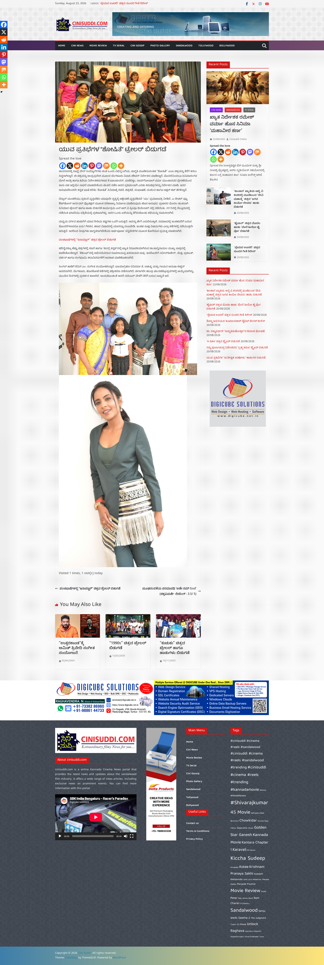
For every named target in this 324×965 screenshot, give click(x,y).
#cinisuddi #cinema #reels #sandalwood (245, 744)
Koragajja (234, 867)
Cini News (77, 46)
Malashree (257, 879)
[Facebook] (62, 165)
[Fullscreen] (132, 836)
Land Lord (247, 879)
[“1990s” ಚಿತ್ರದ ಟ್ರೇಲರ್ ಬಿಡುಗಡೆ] (128, 617)
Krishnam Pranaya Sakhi (247, 870)
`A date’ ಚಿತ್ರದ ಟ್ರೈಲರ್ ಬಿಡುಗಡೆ (223, 341)
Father (233, 828)
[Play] (60, 836)
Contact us (192, 823)
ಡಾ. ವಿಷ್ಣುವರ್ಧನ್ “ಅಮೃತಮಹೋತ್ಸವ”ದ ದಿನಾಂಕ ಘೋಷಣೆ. (235, 331)
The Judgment (258, 918)
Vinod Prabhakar (251, 937)
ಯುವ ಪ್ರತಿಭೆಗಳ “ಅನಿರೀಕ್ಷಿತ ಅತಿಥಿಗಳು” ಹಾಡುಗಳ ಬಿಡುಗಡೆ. (236, 357)
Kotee (243, 867)
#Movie (263, 790)
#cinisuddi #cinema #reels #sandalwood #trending (247, 760)
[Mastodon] (99, 165)
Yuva (262, 937)
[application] (95, 817)
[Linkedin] (84, 165)
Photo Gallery (160, 46)
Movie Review (98, 46)
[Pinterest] (91, 165)
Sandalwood (184, 46)
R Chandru (244, 903)
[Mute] (126, 836)
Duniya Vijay (263, 821)
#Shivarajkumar (249, 803)
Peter (233, 898)
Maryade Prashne (246, 884)
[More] (121, 165)
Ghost (250, 828)
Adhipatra (255, 813)
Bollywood (227, 46)
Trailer (233, 924)
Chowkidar (248, 820)
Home (61, 46)
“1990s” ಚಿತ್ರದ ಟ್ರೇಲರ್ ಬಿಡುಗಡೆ (127, 646)
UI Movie (241, 924)
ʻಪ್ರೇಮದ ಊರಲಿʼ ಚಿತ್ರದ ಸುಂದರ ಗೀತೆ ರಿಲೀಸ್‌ (247, 250)
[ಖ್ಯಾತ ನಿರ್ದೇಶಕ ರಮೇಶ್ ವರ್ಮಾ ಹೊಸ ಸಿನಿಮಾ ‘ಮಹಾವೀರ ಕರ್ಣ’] (237, 87)
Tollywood (205, 46)
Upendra (249, 931)
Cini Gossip (137, 46)
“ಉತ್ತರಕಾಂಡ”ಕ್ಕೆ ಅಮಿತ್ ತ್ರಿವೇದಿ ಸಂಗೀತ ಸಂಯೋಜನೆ (77, 648)
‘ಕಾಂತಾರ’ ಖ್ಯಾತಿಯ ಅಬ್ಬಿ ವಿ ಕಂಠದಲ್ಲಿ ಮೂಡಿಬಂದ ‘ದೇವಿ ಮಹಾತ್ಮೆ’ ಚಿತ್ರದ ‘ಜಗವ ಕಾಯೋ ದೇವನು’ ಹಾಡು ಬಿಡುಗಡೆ (248, 199)
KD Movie (251, 850)
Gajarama (242, 828)
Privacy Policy (194, 839)
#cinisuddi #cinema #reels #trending (248, 775)
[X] (70, 165)
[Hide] (1, 91)
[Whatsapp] (113, 165)
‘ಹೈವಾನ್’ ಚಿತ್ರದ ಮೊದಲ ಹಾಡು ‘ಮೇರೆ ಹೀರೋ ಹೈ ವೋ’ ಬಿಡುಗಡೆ (134, 4)
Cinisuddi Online (238, 139)
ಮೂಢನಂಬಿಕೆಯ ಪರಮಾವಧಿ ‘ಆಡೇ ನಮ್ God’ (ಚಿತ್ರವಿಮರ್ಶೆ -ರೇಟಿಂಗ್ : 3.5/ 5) (169, 591)
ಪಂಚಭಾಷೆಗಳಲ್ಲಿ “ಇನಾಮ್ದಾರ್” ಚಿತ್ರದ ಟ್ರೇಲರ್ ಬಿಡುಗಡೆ (87, 240)
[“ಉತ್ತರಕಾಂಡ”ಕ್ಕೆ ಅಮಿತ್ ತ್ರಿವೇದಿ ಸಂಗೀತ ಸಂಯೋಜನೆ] (77, 617)
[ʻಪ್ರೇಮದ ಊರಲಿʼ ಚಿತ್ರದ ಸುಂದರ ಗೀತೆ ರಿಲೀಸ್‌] (218, 253)
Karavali (239, 850)
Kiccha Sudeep (247, 859)
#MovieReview (238, 796)
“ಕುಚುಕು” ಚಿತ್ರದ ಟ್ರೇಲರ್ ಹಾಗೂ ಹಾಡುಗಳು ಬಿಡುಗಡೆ (175, 648)
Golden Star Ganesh (248, 831)
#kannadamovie (244, 790)
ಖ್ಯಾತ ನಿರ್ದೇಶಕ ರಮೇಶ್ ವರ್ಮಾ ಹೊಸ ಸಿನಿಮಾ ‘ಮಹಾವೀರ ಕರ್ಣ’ (232, 125)
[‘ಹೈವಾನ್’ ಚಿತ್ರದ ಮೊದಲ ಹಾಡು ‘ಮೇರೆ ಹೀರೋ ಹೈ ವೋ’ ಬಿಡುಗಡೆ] (218, 230)
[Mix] (106, 165)
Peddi (263, 891)
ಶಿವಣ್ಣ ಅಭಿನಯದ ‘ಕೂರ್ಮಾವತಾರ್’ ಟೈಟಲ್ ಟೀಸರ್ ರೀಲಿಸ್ (235, 321)
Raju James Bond (245, 898)
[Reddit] (77, 165)
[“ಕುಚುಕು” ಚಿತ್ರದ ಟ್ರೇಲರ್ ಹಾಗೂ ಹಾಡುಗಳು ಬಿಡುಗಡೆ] (178, 617)
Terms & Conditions (197, 831)
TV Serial (118, 46)
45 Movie (240, 812)
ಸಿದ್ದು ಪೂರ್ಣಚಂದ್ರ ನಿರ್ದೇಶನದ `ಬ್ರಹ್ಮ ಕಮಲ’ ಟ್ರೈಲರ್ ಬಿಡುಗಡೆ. (237, 347)
